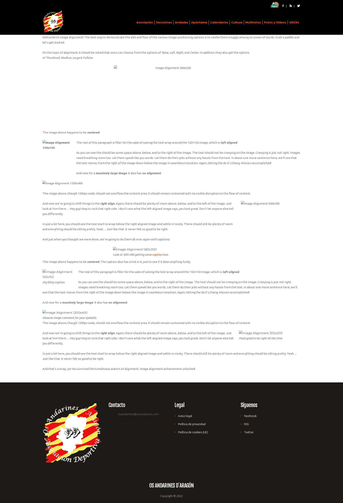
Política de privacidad (192, 424)
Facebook (250, 416)
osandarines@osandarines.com (138, 414)
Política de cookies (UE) (193, 432)
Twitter (249, 432)
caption (157, 254)
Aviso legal (185, 416)
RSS (246, 424)
